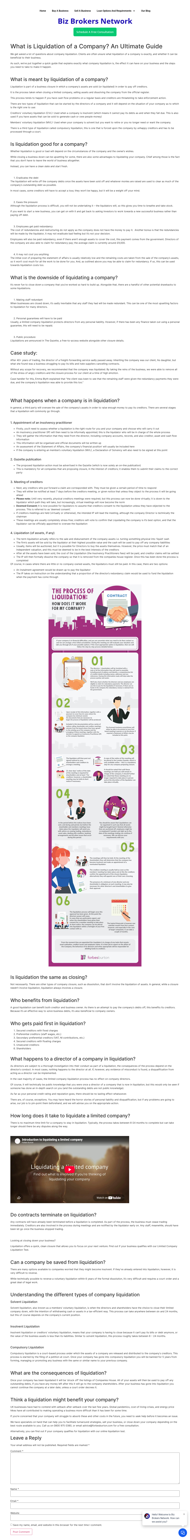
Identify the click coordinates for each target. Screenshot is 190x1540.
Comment (16, 1451)
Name (14, 1489)
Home (43, 10)
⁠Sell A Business (82, 10)
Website (14, 1513)
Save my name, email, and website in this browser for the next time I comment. (57, 1525)
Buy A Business (60, 10)
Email (14, 1501)
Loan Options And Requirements (114, 10)
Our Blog (145, 10)
